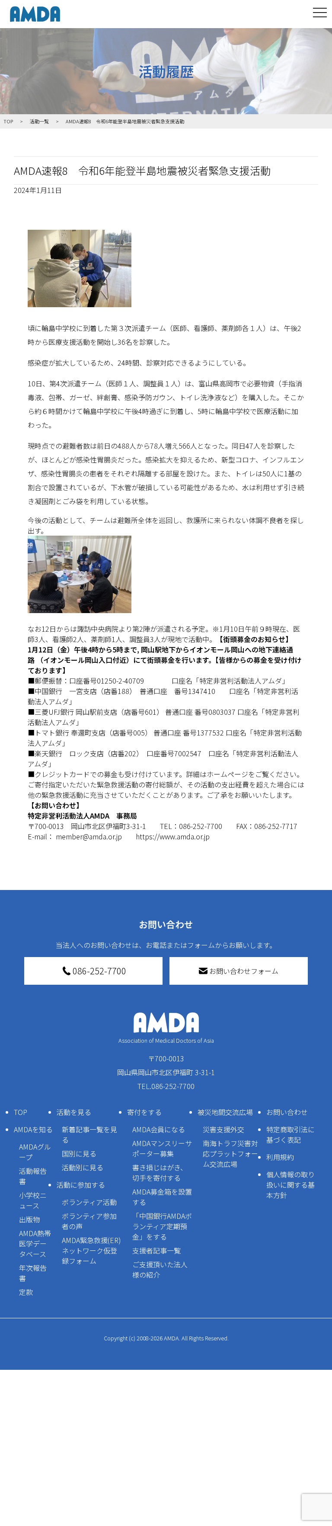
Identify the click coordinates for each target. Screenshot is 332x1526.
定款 (26, 1292)
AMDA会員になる (158, 1129)
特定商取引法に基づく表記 (290, 1134)
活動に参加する (81, 1184)
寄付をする (144, 1112)
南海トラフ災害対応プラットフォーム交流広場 (230, 1153)
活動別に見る (82, 1167)
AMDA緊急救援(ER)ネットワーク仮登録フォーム (91, 1250)
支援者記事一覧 (156, 1250)
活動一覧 (39, 121)
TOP (20, 1112)
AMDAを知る (33, 1129)
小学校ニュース (33, 1200)
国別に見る (79, 1153)
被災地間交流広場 (225, 1112)
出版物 (29, 1219)
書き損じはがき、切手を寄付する (159, 1172)
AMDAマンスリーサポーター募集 (162, 1148)
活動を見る (74, 1112)
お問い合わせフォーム (243, 971)
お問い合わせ (287, 1112)
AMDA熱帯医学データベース (35, 1243)
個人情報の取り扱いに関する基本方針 (290, 1184)
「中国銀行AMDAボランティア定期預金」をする (162, 1226)
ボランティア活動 (89, 1202)
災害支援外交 (223, 1129)
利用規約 (280, 1157)
